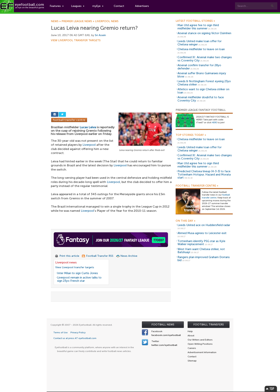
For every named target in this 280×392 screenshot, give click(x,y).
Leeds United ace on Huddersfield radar (204, 225)
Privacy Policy (78, 332)
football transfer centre (216, 196)
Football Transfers (208, 324)
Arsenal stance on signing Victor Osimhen (204, 33)
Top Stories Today (191, 135)
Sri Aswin (100, 35)
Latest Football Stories (195, 21)
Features (55, 6)
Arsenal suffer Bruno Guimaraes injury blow (202, 75)
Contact (119, 6)
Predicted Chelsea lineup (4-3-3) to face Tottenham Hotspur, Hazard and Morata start (204, 174)
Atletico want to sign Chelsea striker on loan (203, 91)
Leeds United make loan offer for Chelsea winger (200, 42)
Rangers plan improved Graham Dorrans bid (204, 258)
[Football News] (22, 6)
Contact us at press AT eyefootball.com (74, 338)
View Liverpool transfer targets (76, 40)
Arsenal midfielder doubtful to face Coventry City (201, 99)
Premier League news (78, 21)
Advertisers (142, 6)
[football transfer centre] (188, 201)
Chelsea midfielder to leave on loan (201, 49)
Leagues (76, 6)
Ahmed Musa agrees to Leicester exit (202, 233)
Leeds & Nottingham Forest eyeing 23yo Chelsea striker (204, 83)
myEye (96, 6)
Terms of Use (60, 332)
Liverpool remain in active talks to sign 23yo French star (79, 279)
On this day (185, 221)
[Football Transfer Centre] (69, 119)
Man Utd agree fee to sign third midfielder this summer (198, 26)
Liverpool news (106, 21)
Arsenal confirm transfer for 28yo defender (199, 67)
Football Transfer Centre (197, 186)
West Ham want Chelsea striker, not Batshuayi (201, 250)
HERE (214, 122)
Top (271, 389)
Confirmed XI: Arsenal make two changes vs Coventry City (205, 59)
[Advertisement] (112, 70)
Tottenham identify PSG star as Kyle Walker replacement (201, 242)
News (56, 21)
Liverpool (89, 144)
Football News (162, 324)
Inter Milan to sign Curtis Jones (77, 273)
